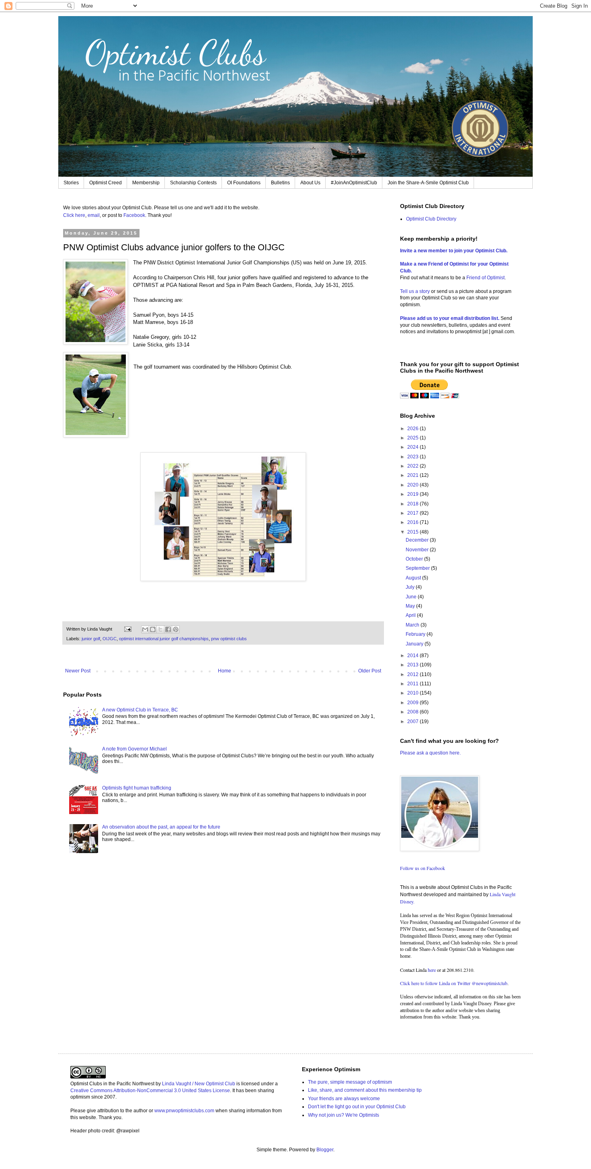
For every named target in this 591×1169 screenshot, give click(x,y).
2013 (413, 665)
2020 (413, 485)
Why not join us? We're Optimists (343, 1115)
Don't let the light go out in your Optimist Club (357, 1106)
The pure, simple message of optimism (350, 1082)
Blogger (324, 1150)
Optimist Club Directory (431, 219)
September (418, 568)
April (411, 615)
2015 (413, 532)
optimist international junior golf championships (164, 638)
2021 (413, 475)
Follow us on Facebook (422, 868)
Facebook (134, 215)
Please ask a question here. (430, 753)
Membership (146, 183)
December (418, 540)
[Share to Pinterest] (176, 629)
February (416, 634)
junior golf (91, 638)
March (413, 625)
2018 (413, 504)
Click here (74, 215)
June (412, 597)
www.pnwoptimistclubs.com (184, 1110)
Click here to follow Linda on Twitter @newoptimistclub (453, 983)
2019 (413, 494)
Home (224, 671)
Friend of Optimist (485, 277)
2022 (413, 466)
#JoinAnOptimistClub (354, 183)
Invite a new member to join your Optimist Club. (453, 251)
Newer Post (77, 671)
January (415, 644)
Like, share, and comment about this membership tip (365, 1090)
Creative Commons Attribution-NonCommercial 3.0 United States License (150, 1090)
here (432, 970)
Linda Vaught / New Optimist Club (198, 1084)
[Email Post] (127, 629)
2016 (413, 522)
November (418, 550)
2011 (413, 684)
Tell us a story (415, 291)
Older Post (369, 671)
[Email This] (145, 629)
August (414, 578)
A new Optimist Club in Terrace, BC (140, 710)
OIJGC (110, 638)
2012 (413, 674)
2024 (413, 447)
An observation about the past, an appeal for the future (161, 827)
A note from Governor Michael (134, 749)
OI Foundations (244, 183)
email (94, 215)
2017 (413, 513)
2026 (413, 428)
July (411, 587)
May (411, 606)
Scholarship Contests (193, 183)
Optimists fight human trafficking (136, 788)
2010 (413, 693)
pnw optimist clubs (229, 638)
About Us (310, 183)
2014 (413, 655)
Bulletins (280, 183)
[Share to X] (160, 629)
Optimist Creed (105, 183)
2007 (413, 721)
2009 (413, 702)
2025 (413, 438)
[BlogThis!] (153, 629)
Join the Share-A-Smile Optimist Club (428, 183)
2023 (413, 457)
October (415, 559)
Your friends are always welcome (344, 1098)
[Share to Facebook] (168, 629)
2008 (413, 712)
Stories (71, 183)
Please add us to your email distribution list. (449, 318)
